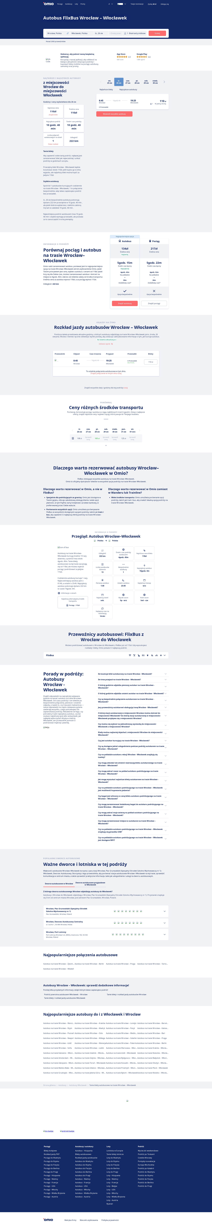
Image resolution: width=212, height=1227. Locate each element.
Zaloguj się (165, 4)
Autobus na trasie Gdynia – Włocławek (90, 1058)
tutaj (126, 388)
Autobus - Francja (82, 1182)
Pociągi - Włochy (51, 1189)
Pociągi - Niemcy (51, 1179)
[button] (101, 33)
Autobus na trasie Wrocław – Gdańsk (121, 1038)
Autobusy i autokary (84, 1146)
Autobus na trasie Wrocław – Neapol (58, 1038)
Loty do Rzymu (113, 1161)
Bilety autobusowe (83, 1154)
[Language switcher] (121, 4)
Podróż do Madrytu (146, 1172)
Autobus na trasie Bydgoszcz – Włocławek (123, 1058)
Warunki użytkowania (89, 1220)
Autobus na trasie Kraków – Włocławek (153, 1048)
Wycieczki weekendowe (148, 1150)
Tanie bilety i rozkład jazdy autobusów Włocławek (64, 998)
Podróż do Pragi (145, 1186)
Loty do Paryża (113, 1165)
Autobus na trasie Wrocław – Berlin (89, 964)
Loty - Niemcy (112, 1179)
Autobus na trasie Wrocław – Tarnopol (153, 964)
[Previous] (72, 430)
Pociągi (60, 4)
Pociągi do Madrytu (52, 1158)
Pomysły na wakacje (146, 1161)
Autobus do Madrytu (84, 1161)
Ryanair (110, 1204)
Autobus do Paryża (83, 1168)
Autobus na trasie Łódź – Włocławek (121, 1053)
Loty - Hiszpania (113, 1175)
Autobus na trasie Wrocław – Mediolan (122, 1033)
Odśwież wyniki (104, 344)
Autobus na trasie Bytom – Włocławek (121, 1073)
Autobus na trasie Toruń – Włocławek (90, 1063)
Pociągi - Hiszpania (52, 1175)
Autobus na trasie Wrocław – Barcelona (153, 1023)
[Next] (164, 82)
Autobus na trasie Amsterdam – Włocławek (61, 1058)
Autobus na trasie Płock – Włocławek (152, 1068)
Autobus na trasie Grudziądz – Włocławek (60, 1073)
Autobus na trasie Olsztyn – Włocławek (153, 1063)
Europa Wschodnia (146, 1165)
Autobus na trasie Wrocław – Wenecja (90, 1043)
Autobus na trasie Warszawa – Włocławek (123, 1048)
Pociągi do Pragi (51, 1172)
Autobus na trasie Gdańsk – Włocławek (91, 1053)
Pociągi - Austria (51, 1196)
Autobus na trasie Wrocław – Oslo (89, 1033)
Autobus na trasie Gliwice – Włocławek (91, 1068)
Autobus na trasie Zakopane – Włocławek (60, 1063)
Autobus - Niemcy (82, 1179)
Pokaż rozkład (53, 144)
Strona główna (49, 1085)
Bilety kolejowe (50, 1150)
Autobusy (68, 4)
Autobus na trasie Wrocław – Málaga (90, 1038)
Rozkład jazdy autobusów (86, 1158)
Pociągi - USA (49, 1186)
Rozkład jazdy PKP (52, 1154)
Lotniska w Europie (115, 1150)
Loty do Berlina (113, 1168)
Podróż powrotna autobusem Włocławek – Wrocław (65, 994)
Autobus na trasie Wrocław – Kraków (90, 1023)
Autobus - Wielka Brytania (86, 1193)
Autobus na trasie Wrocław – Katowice (153, 1028)
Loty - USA (111, 1189)
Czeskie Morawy (145, 1158)
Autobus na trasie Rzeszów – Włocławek (154, 1053)
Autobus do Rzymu (83, 1165)
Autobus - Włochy (82, 1189)
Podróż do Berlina (145, 1182)
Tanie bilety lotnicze (115, 1154)
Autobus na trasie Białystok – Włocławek (154, 1058)
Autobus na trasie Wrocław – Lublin (89, 1048)
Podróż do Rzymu (145, 1175)
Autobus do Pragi (82, 1175)
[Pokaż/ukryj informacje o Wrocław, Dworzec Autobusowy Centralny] (164, 923)
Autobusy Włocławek (78, 1085)
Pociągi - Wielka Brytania (54, 1193)
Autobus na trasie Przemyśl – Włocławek (123, 1068)
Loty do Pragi (112, 1172)
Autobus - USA (81, 1186)
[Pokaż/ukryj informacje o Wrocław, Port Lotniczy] (164, 934)
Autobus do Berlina (83, 1172)
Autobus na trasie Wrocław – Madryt (90, 1028)
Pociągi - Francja (51, 1182)
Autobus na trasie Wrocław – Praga (120, 964)
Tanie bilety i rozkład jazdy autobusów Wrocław (126, 994)
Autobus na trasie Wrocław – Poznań (58, 1033)
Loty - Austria (112, 1200)
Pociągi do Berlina (51, 1168)
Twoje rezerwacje (137, 4)
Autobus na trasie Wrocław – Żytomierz (59, 964)
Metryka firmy (70, 1220)
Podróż (141, 1146)
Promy (82, 4)
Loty (76, 4)
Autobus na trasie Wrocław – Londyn (121, 1023)
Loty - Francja (112, 1182)
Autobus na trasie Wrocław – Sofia (57, 1048)
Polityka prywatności (110, 1220)
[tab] (106, 89)
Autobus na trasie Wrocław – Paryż (120, 1028)
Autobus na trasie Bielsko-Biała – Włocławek (61, 1068)
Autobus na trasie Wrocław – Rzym (57, 1028)
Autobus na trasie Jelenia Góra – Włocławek (93, 1073)
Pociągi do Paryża (51, 1165)
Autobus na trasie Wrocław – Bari (151, 1033)
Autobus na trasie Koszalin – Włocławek (122, 1063)
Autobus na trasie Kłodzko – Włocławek (153, 1073)
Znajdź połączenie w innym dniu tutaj (106, 373)
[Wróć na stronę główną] (50, 4)
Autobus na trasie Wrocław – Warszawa (59, 1023)
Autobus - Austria (82, 1196)
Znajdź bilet (53, 115)
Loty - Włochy (112, 1193)
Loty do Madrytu (114, 1158)
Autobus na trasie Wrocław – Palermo (121, 1043)
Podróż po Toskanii (146, 1154)
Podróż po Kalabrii (146, 1168)
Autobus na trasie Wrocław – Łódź (57, 1043)
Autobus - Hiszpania (84, 1150)
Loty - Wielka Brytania (116, 1196)
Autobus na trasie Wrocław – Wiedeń (58, 969)
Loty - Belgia (112, 1186)
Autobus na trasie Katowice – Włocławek (60, 1053)
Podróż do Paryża (145, 1179)
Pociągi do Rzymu (51, 1161)
